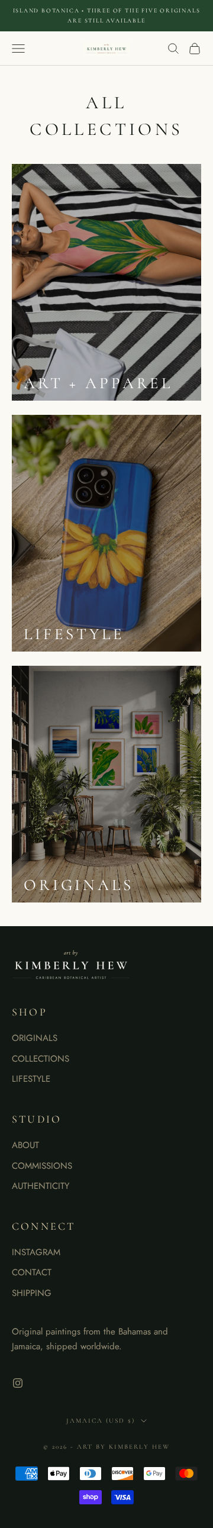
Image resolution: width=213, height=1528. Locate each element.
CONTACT (31, 1272)
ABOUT (25, 1145)
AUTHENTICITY (40, 1185)
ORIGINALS (34, 1038)
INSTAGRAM (36, 1252)
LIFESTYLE (31, 1078)
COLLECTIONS (40, 1058)
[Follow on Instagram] (18, 1383)
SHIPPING (31, 1293)
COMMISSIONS (42, 1165)
